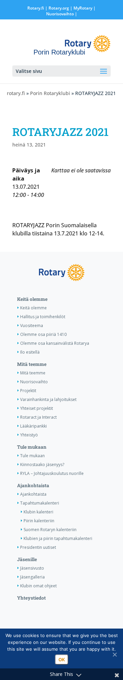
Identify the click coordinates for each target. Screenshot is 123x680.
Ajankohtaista (33, 485)
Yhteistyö (29, 435)
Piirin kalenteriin (39, 521)
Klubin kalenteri (38, 512)
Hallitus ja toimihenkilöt (42, 317)
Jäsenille (27, 559)
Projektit (28, 390)
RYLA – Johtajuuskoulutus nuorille (52, 473)
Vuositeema (31, 325)
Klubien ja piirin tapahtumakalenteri (58, 538)
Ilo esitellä (30, 352)
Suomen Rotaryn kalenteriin (50, 529)
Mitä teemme (31, 364)
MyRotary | (84, 8)
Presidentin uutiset (38, 547)
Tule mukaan (31, 447)
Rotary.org (59, 8)
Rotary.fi (35, 8)
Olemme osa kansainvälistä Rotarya (54, 343)
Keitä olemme (32, 299)
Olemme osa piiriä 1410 (43, 334)
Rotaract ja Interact (38, 417)
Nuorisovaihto (60, 14)
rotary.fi (16, 93)
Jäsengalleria (32, 577)
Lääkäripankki (33, 426)
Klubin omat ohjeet (38, 586)
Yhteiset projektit (36, 408)
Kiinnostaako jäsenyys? (42, 464)
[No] (114, 654)
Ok (61, 659)
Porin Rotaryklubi (50, 93)
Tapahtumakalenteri (39, 503)
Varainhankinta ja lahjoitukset (48, 399)
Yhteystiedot (31, 598)
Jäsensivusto (32, 568)
